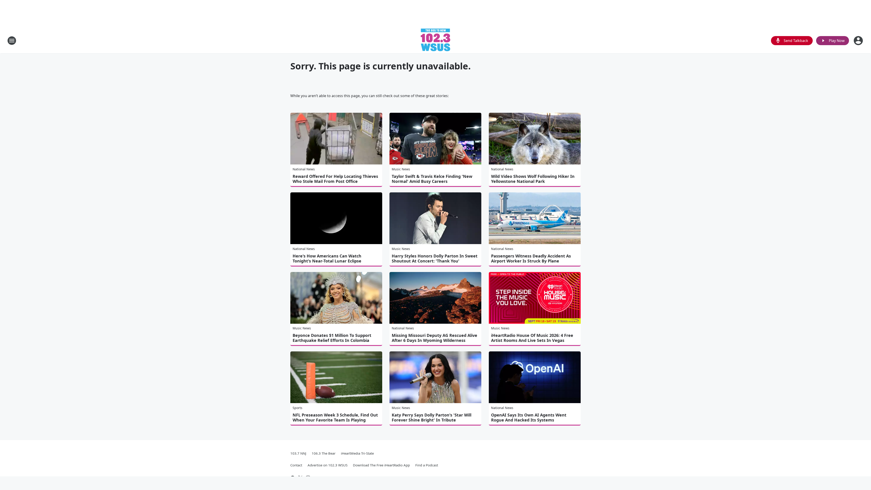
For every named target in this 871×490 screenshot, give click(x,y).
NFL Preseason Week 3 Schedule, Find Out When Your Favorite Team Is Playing (335, 417)
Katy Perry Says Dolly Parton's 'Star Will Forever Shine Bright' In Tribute (431, 417)
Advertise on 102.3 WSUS (327, 465)
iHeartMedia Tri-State (357, 453)
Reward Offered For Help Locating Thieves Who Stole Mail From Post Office (335, 179)
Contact (296, 465)
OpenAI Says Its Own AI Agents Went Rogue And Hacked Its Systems (528, 417)
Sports (297, 408)
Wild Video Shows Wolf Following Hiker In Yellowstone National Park (533, 179)
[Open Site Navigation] (11, 40)
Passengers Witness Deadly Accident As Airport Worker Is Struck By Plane (531, 258)
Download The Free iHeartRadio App (381, 465)
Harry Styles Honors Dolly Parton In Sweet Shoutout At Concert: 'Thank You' (434, 258)
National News (304, 169)
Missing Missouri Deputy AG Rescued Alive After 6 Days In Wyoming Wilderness (434, 338)
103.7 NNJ (298, 453)
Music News (401, 169)
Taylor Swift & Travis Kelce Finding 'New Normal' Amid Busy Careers (432, 179)
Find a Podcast (426, 465)
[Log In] (859, 40)
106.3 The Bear (323, 453)
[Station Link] (435, 40)
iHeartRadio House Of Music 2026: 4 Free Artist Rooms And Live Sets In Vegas (532, 338)
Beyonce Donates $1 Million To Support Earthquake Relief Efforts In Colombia (332, 338)
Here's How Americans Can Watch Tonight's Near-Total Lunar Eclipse (327, 258)
